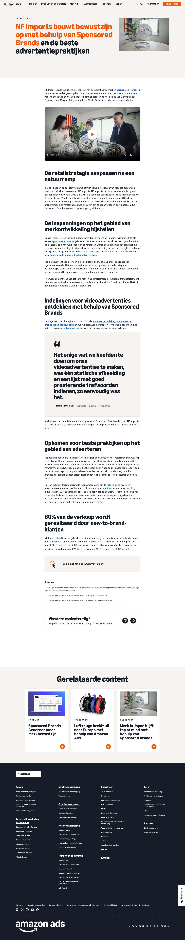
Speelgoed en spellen (110, 845)
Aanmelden (153, 3)
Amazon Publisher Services (69, 873)
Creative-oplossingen (69, 804)
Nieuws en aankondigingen (154, 815)
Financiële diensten (109, 813)
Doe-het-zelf (106, 832)
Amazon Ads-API (65, 869)
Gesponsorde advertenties (26, 827)
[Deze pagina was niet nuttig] (125, 621)
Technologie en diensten (71, 855)
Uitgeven (104, 836)
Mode (103, 809)
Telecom (104, 841)
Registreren (172, 3)
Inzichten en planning (69, 787)
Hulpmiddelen (90, 3)
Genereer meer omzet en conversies (26, 805)
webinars (108, 488)
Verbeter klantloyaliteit (25, 811)
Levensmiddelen (108, 817)
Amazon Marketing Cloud (69, 864)
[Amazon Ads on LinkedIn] (17, 910)
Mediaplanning (64, 796)
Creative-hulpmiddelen (68, 817)
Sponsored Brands (60, 255)
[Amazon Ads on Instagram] (27, 910)
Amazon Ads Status (129, 905)
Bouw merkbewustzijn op (26, 791)
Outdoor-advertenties (24, 853)
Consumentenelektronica (111, 800)
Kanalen (105, 857)
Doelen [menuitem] (19, 787)
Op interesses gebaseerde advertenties (83, 905)
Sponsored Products (63, 241)
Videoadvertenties (23, 844)
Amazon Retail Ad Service (69, 877)
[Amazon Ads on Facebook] (37, 910)
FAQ (145, 811)
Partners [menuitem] (148, 823)
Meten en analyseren (69, 825)
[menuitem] (28, 837)
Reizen (104, 849)
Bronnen (147, 800)
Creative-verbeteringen (68, 809)
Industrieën (107, 787)
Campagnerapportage (67, 839)
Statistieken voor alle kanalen (70, 843)
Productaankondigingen (153, 796)
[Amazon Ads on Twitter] (22, 909)
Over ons (19, 905)
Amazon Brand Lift (66, 830)
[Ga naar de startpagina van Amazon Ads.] (40, 926)
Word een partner (151, 832)
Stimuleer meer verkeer (25, 800)
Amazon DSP (64, 860)
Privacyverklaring (56, 905)
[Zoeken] (141, 4)
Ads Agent (63, 888)
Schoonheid (105, 796)
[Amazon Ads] (10, 4)
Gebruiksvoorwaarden (36, 905)
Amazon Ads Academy (153, 791)
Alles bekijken (21, 857)
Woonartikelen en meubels (112, 828)
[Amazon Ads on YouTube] (32, 910)
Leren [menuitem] (147, 787)
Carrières (145, 905)
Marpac (133, 89)
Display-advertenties (24, 840)
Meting (74, 3)
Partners (107, 3)
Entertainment (107, 804)
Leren (119, 3)
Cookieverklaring (110, 905)
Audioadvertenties (23, 848)
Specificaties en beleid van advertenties (154, 805)
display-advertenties (84, 255)
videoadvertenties (73, 328)
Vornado (121, 89)
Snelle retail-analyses (67, 847)
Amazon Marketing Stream (69, 834)
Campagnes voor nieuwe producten (68, 882)
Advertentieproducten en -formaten (27, 821)
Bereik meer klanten (24, 796)
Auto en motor (107, 791)
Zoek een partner (151, 828)
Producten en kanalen (53, 3)
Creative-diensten (66, 813)
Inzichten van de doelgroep (69, 791)
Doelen (33, 3)
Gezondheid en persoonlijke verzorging (112, 822)
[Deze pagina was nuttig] (133, 621)
